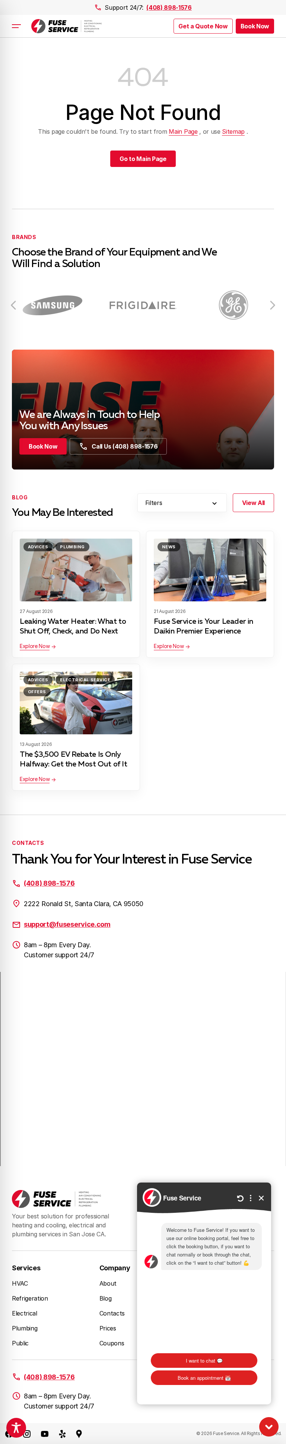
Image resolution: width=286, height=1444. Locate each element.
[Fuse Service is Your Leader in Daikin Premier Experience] (210, 570)
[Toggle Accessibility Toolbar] (16, 1427)
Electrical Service (85, 679)
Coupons (111, 1343)
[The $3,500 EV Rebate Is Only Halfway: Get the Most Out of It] (76, 703)
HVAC (20, 1283)
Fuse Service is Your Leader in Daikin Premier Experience (203, 626)
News (169, 546)
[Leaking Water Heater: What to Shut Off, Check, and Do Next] (76, 570)
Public (20, 1343)
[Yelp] (62, 1433)
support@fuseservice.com (67, 924)
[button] (255, 26)
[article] (55, 305)
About (108, 1283)
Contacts (112, 1313)
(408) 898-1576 (169, 7)
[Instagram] (26, 1433)
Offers (37, 691)
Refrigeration (30, 1298)
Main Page (183, 131)
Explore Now (35, 646)
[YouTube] (44, 1433)
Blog (105, 1298)
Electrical (24, 1313)
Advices (38, 546)
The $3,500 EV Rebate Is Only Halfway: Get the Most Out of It (73, 759)
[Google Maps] (79, 1433)
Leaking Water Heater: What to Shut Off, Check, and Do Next (73, 626)
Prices (107, 1328)
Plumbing (72, 546)
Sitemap (233, 131)
